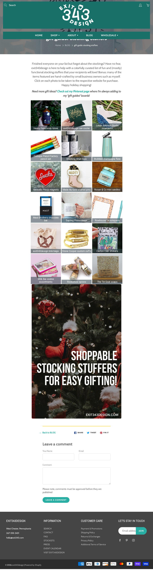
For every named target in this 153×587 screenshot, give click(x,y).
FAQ (46, 536)
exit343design (17, 565)
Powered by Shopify (33, 565)
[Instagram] (133, 540)
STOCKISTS (49, 540)
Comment (47, 465)
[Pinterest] (126, 540)
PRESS (47, 544)
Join (141, 531)
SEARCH (48, 528)
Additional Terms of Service (93, 544)
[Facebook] (120, 540)
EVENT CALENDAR (52, 548)
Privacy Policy (87, 540)
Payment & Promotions (91, 528)
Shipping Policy (88, 532)
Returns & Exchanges (90, 536)
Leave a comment (56, 500)
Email (81, 451)
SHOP (54, 35)
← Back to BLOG (47, 432)
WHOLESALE (109, 35)
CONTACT (48, 532)
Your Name (47, 451)
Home (58, 45)
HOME (39, 35)
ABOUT (72, 35)
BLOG (89, 35)
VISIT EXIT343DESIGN (54, 552)
